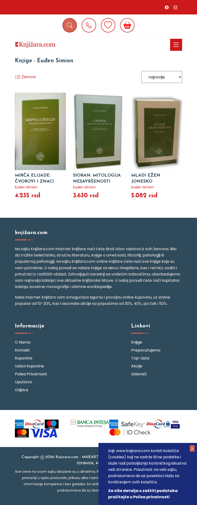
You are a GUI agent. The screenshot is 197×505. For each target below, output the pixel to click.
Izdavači (139, 374)
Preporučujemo (145, 350)
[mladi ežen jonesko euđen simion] (156, 131)
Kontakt (22, 350)
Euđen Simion (26, 187)
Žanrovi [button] (28, 77)
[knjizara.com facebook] (167, 7)
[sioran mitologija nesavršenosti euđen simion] (98, 131)
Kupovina (23, 358)
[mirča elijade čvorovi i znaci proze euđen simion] (40, 131)
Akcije (136, 366)
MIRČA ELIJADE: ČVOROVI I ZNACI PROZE (34, 181)
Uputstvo (23, 382)
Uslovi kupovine (29, 366)
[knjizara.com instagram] (175, 7)
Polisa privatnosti (31, 374)
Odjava (21, 390)
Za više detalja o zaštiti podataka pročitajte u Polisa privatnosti (143, 494)
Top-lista (140, 358)
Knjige (136, 342)
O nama (22, 342)
